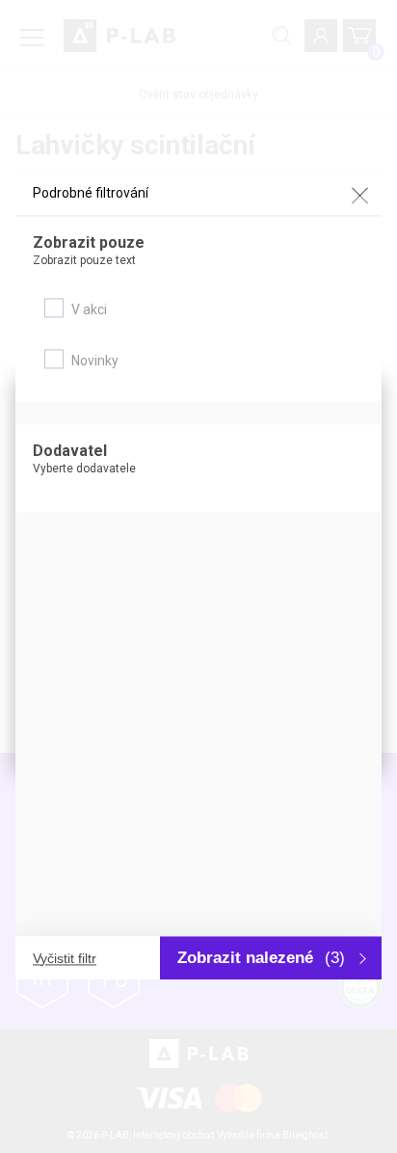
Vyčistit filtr (64, 958)
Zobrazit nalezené (261, 958)
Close (359, 194)
